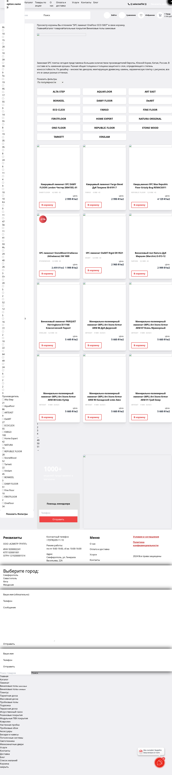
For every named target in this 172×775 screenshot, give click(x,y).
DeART (7, 419)
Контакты (86, 2)
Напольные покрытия (74, 28)
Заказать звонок (160, 4)
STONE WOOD (150, 127)
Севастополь (10, 578)
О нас (93, 543)
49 (38, 440)
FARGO (8, 431)
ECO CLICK (59, 109)
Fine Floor (9, 490)
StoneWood (10, 457)
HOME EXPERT (104, 118)
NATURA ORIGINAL (150, 118)
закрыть (4, 766)
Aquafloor (9, 406)
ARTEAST (8, 412)
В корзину (47, 204)
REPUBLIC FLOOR (13, 451)
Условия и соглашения (146, 536)
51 (38, 446)
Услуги (75, 2)
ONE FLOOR (59, 127)
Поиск (47, 15)
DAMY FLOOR (11, 483)
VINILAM (104, 136)
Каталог (29, 2)
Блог (95, 2)
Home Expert (11, 438)
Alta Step (8, 399)
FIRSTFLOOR (10, 496)
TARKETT (59, 136)
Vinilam (8, 470)
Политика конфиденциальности (146, 544)
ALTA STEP (59, 91)
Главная (41, 28)
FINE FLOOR (150, 109)
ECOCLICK (9, 425)
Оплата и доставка (99, 549)
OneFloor (9, 503)
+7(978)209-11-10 (55, 540)
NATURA (8, 444)
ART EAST (150, 91)
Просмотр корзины (47, 25)
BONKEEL (9, 477)
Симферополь (10, 575)
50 (38, 443)
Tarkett (8, 464)
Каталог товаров (54, 28)
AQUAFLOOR (104, 91)
